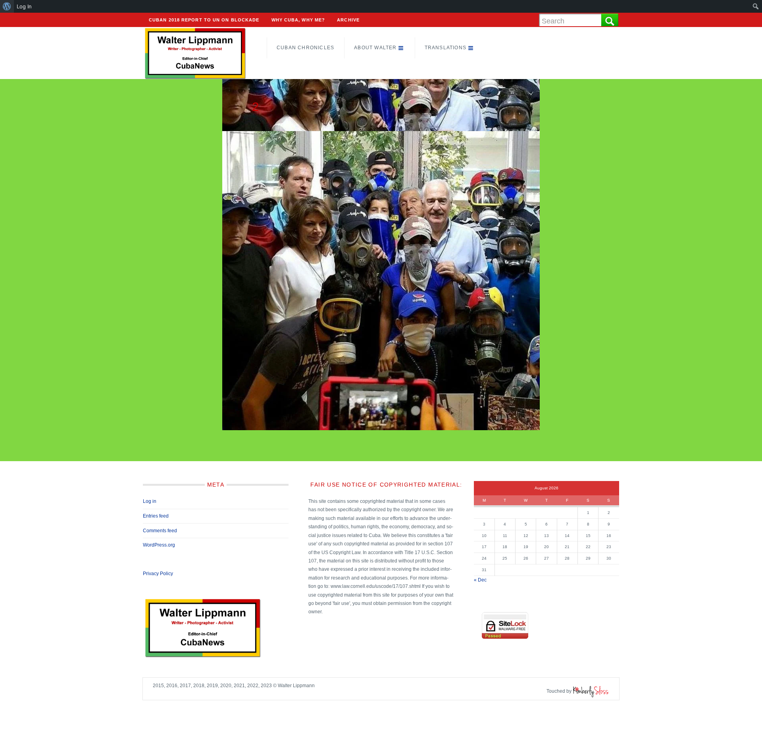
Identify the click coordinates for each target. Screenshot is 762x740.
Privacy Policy (158, 573)
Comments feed (160, 530)
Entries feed (156, 516)
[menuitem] (7, 6)
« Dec (480, 580)
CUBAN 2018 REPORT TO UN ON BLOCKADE (204, 19)
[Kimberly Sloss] (591, 691)
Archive (348, 19)
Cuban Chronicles (305, 47)
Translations (445, 47)
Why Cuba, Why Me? (298, 19)
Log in (149, 501)
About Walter (375, 47)
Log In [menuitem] (24, 6)
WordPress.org (159, 545)
